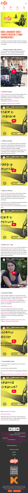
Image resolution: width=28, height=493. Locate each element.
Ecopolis (9, 103)
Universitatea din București (20, 441)
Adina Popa (19, 319)
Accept (9, 491)
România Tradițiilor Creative (7, 433)
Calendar (17, 9)
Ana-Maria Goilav (10, 374)
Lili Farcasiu (8, 321)
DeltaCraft (3, 94)
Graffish (19, 445)
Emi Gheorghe (12, 411)
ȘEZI (2, 247)
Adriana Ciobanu (7, 414)
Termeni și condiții (14, 449)
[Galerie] (10, 7)
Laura (3, 150)
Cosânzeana (4, 143)
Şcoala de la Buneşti (5, 193)
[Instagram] (14, 429)
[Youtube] (17, 429)
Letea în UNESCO (16, 103)
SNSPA (11, 441)
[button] (26, 3)
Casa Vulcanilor (5, 312)
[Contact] (4, 7)
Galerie (10, 9)
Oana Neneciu (18, 374)
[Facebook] (10, 429)
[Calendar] (17, 7)
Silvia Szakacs (14, 321)
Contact (4, 9)
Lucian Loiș (13, 247)
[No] (26, 488)
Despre (14, 452)
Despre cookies (17, 491)
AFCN (18, 420)
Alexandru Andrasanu (11, 319)
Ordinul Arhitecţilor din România (14, 443)
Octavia (7, 247)
